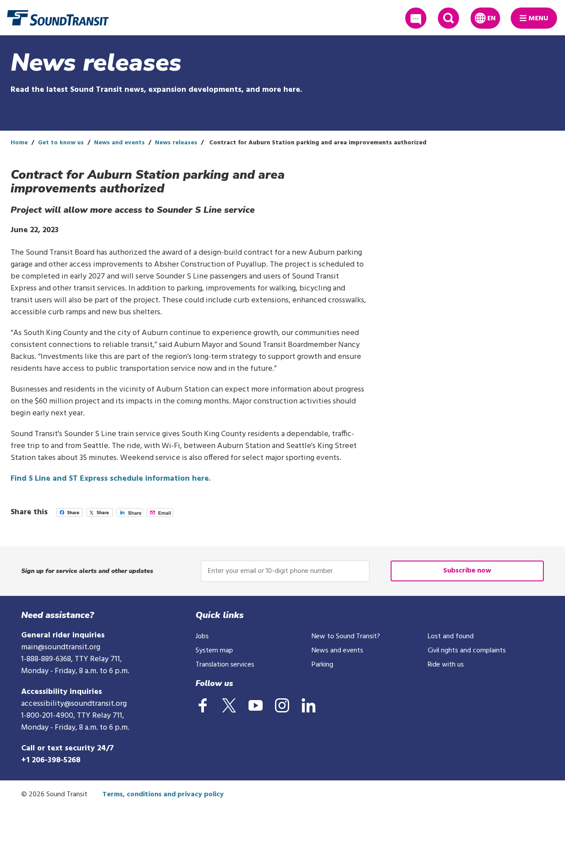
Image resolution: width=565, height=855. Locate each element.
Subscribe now (467, 570)
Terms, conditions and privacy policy (163, 794)
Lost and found (451, 636)
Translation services (225, 664)
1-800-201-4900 (47, 715)
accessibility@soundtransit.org (74, 703)
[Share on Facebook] (69, 514)
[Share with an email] (160, 514)
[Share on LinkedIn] (130, 514)
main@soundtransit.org (60, 647)
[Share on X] (100, 514)
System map (214, 650)
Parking (322, 664)
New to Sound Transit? (346, 636)
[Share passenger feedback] (415, 18)
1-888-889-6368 (46, 659)
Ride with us (446, 664)
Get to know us (61, 143)
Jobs (202, 636)
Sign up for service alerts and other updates (87, 571)
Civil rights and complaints (467, 650)
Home (19, 143)
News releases (176, 143)
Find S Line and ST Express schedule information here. (111, 478)
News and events (119, 143)
